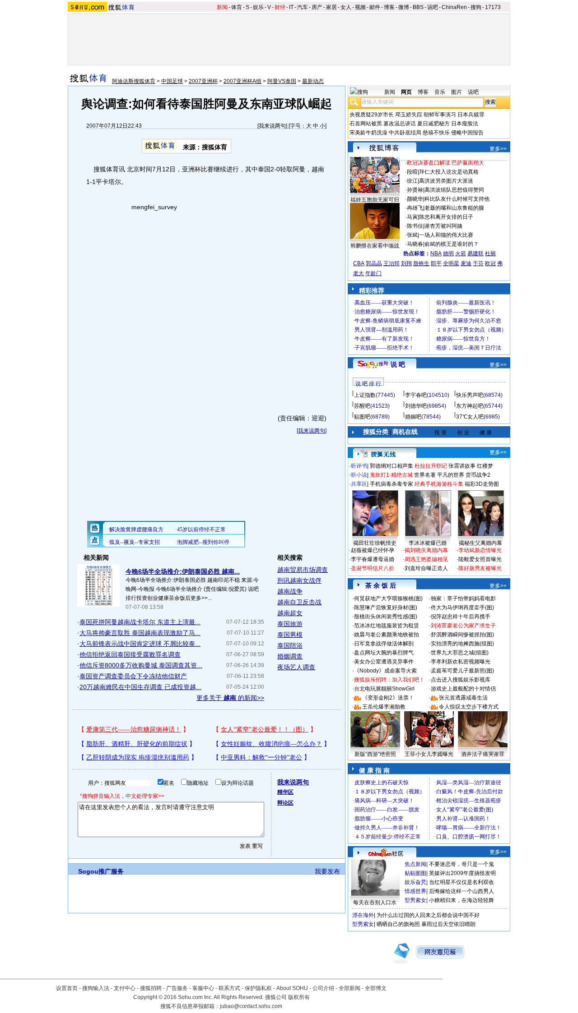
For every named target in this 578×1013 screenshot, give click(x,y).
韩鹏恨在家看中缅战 (374, 246)
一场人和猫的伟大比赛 (446, 235)
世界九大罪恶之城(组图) (460, 652)
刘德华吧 (416, 406)
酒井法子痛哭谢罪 (482, 754)
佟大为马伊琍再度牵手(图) (462, 607)
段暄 (412, 172)
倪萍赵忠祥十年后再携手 (460, 616)
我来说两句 (272, 126)
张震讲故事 (461, 466)
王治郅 (391, 263)
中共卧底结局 (405, 132)
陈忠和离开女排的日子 (446, 217)
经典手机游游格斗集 (439, 484)
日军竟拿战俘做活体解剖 (384, 643)
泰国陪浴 (290, 645)
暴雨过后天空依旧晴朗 (448, 924)
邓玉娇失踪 (408, 114)
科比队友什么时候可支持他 (456, 199)
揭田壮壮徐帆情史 (374, 543)
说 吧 (398, 364)
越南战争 (290, 591)
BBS (418, 7)
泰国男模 (290, 634)
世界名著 (425, 475)
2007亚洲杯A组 (242, 81)
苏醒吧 (362, 406)
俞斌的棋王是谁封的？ (451, 244)
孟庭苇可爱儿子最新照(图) (462, 671)
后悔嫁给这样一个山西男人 (461, 891)
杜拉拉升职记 (431, 466)
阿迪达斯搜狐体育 (133, 81)
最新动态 (313, 81)
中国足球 (172, 81)
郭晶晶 (374, 263)
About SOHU (292, 988)
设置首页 (67, 988)
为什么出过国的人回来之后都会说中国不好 (428, 915)
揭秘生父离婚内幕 (480, 543)
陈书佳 (415, 226)
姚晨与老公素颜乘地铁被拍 (386, 634)
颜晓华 (415, 199)
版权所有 (299, 997)
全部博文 (376, 988)
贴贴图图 (415, 873)
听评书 (359, 466)
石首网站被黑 (366, 123)
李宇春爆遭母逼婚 (372, 559)
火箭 (460, 253)
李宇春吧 (416, 395)
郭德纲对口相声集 (391, 466)
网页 (406, 92)
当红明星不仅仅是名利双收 (461, 882)
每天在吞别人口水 (374, 902)
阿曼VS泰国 (281, 81)
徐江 (412, 181)
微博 (403, 7)
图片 (456, 92)
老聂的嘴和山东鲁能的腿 (454, 208)
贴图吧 (362, 417)
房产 (317, 7)
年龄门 (373, 273)
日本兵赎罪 (471, 114)
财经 (280, 7)
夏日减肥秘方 (433, 123)
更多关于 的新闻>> (230, 697)
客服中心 (203, 988)
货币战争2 (478, 475)
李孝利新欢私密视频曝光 (460, 661)
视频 (360, 7)
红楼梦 (485, 466)
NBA (436, 253)
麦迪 (466, 263)
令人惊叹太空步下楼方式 (469, 707)
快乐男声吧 (469, 395)
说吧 (432, 7)
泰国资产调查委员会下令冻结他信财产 (133, 676)
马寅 (412, 217)
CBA (358, 263)
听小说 (359, 475)
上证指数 (365, 395)
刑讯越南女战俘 (299, 580)
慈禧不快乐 (436, 132)
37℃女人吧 (470, 417)
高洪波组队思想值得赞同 (454, 190)
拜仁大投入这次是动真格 (449, 172)
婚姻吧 (413, 417)
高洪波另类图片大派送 (446, 181)
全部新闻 (349, 988)
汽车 (302, 7)
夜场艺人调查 (296, 667)
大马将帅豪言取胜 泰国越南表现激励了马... (139, 632)
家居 (331, 7)
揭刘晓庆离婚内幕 (426, 550)
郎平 (436, 263)
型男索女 (415, 900)
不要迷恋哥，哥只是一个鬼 (461, 864)
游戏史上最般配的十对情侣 (463, 689)
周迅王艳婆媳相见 (426, 559)
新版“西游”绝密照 (375, 754)
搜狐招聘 (151, 988)
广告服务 (177, 988)
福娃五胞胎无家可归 (374, 200)
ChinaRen (454, 7)
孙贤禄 (415, 190)
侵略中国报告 (467, 132)
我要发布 (327, 871)
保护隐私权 (258, 988)
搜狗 (476, 7)
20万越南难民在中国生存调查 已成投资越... (140, 687)
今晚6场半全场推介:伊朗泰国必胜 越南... (183, 571)
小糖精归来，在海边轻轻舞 (461, 900)
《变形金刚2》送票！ (388, 698)
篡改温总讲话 (399, 123)
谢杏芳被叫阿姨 (443, 226)
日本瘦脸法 (464, 123)
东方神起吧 (469, 406)
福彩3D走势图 (482, 484)
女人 (345, 7)
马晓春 (415, 244)
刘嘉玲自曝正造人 (426, 568)
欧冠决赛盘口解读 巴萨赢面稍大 (445, 163)
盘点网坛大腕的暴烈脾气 (384, 652)
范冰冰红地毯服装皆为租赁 (386, 625)
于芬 (478, 263)
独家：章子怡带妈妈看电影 (463, 598)
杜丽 (490, 253)
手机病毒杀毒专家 (391, 484)
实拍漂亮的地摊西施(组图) (462, 643)
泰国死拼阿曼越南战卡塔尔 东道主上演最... (139, 622)
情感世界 (415, 891)
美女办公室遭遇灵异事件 (384, 661)
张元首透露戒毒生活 (463, 698)
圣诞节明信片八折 (372, 568)
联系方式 (229, 988)
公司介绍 (323, 988)
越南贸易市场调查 (302, 569)
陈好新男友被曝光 (480, 568)
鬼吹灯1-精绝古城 (391, 475)
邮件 (374, 7)
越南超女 (290, 613)
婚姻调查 (290, 656)
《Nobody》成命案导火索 (385, 671)
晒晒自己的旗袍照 (398, 924)
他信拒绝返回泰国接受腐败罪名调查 (130, 654)
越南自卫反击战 (299, 602)
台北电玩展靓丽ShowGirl (384, 689)
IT (291, 7)
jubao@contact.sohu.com (251, 1006)
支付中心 (124, 988)
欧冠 (490, 263)
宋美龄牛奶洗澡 (368, 132)
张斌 (412, 235)
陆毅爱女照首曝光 (480, 559)
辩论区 (285, 803)
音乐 (439, 92)
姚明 (448, 253)
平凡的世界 (450, 475)
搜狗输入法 (95, 988)
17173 (493, 7)
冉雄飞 (415, 208)
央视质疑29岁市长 (372, 114)
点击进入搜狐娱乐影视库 (460, 680)
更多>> (498, 149)
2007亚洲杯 (203, 81)
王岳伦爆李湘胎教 (384, 707)
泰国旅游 (290, 623)
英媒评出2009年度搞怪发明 (462, 873)
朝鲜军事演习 (440, 114)
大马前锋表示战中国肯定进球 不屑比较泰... (139, 643)
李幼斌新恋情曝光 (480, 550)
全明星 (451, 263)
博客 (389, 7)
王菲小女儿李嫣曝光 (429, 754)
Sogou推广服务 (101, 871)
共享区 (359, 484)
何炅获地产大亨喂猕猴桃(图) (388, 598)
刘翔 (406, 263)
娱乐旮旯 (415, 882)
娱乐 (258, 7)
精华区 (285, 792)
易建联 (475, 253)
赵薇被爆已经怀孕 (372, 550)
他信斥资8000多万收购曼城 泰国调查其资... (140, 665)
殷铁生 (421, 263)
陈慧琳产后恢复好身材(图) (385, 607)
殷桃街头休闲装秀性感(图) (385, 616)
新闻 (222, 7)
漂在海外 (363, 915)
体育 (236, 7)
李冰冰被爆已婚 (428, 543)
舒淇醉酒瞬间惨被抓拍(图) (462, 634)
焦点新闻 (415, 864)
